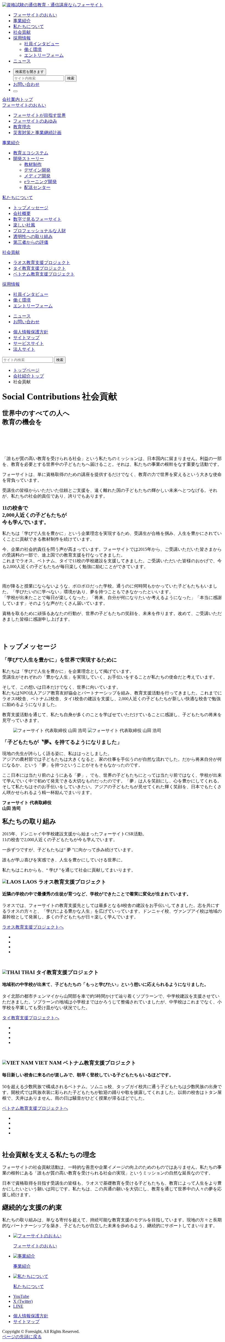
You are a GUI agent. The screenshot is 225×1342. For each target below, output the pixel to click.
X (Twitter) (23, 1301)
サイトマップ (26, 337)
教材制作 (33, 164)
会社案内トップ (17, 99)
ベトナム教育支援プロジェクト (44, 274)
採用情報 (22, 38)
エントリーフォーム (44, 55)
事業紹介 (22, 20)
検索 (70, 78)
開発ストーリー (28, 158)
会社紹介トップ (28, 376)
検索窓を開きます (29, 72)
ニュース (22, 61)
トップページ (26, 370)
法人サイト (24, 349)
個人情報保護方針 (30, 332)
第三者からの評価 (30, 242)
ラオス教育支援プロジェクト (41, 262)
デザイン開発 (37, 170)
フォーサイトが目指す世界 (39, 115)
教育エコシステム (30, 153)
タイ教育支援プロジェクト (39, 268)
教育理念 (22, 126)
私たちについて (28, 26)
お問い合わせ (26, 84)
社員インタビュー (41, 43)
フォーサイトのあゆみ (35, 121)
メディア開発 (37, 176)
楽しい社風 (24, 225)
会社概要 (22, 213)
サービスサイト (28, 343)
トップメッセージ (30, 207)
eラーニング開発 (40, 181)
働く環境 (33, 49)
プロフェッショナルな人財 (39, 230)
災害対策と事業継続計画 (37, 132)
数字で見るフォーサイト (37, 219)
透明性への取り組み (33, 236)
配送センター (37, 187)
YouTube (21, 1296)
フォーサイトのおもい (35, 15)
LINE (18, 1306)
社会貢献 (22, 32)
